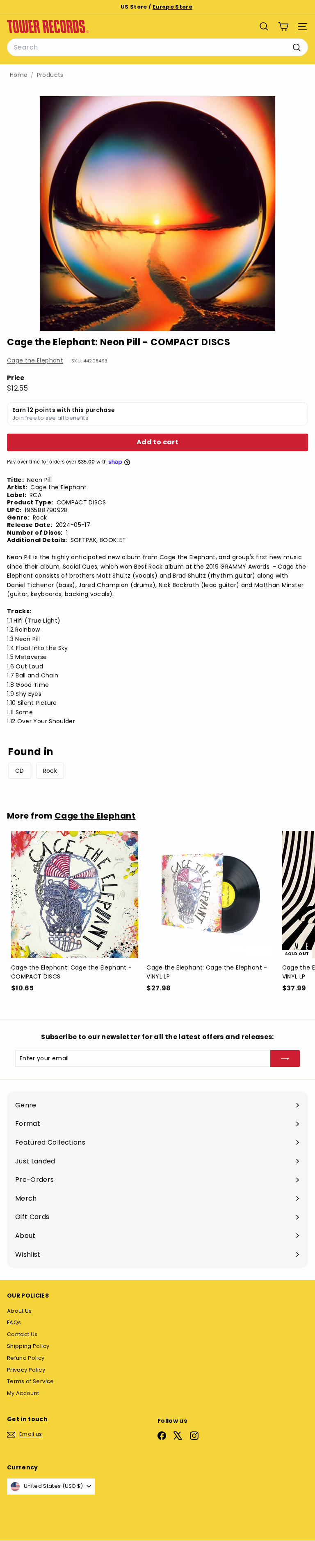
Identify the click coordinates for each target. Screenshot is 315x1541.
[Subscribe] (285, 1058)
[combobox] (157, 47)
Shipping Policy (28, 1346)
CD (19, 771)
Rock (50, 771)
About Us (19, 1311)
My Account (23, 1393)
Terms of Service (30, 1381)
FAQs (14, 1322)
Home (18, 75)
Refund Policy (26, 1358)
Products (50, 75)
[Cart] (283, 26)
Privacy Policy (26, 1370)
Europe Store (172, 7)
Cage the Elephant (35, 360)
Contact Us (22, 1334)
